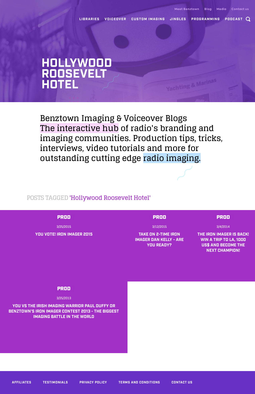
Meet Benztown (187, 9)
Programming (205, 19)
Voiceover (115, 19)
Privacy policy (93, 382)
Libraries (89, 19)
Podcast (234, 19)
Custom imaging (148, 19)
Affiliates (21, 382)
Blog (208, 9)
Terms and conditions (139, 382)
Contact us (240, 9)
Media (221, 9)
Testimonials (55, 382)
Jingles (178, 19)
